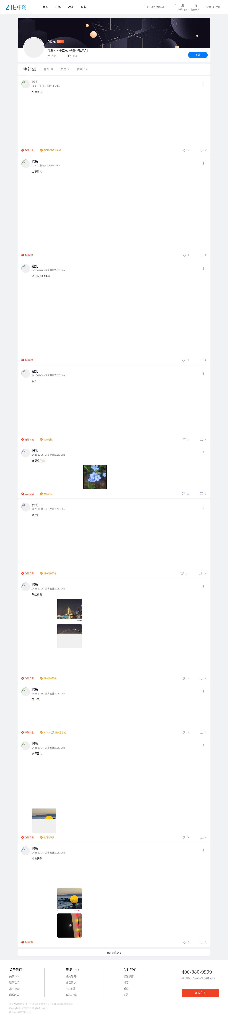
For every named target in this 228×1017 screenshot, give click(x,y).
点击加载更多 (114, 952)
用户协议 (14, 988)
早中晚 (36, 699)
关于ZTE (14, 976)
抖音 (126, 982)
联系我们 (14, 982)
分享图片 (37, 91)
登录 (208, 7)
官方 (45, 7)
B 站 (126, 994)
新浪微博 (129, 976)
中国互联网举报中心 (39, 1004)
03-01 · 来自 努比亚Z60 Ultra (46, 165)
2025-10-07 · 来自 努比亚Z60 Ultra (48, 748)
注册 (218, 7)
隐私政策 (14, 994)
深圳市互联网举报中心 (62, 1004)
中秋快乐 (37, 858)
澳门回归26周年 (41, 276)
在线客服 (200, 992)
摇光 (35, 82)
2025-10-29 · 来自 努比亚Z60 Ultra (48, 588)
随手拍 (36, 514)
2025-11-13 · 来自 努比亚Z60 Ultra (48, 509)
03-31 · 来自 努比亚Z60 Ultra (46, 86)
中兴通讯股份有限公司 (20, 1012)
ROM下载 (71, 994)
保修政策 (71, 976)
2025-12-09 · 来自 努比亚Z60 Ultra (48, 375)
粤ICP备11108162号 (18, 1004)
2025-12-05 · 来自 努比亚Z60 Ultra (48, 455)
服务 (83, 7)
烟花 (34, 381)
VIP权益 (70, 988)
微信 (126, 988)
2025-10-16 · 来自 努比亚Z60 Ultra (48, 693)
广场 (58, 7)
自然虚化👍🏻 (38, 460)
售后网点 (71, 982)
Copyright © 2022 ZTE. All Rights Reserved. (28, 1008)
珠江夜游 (37, 594)
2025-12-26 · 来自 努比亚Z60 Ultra (48, 270)
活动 (71, 7)
